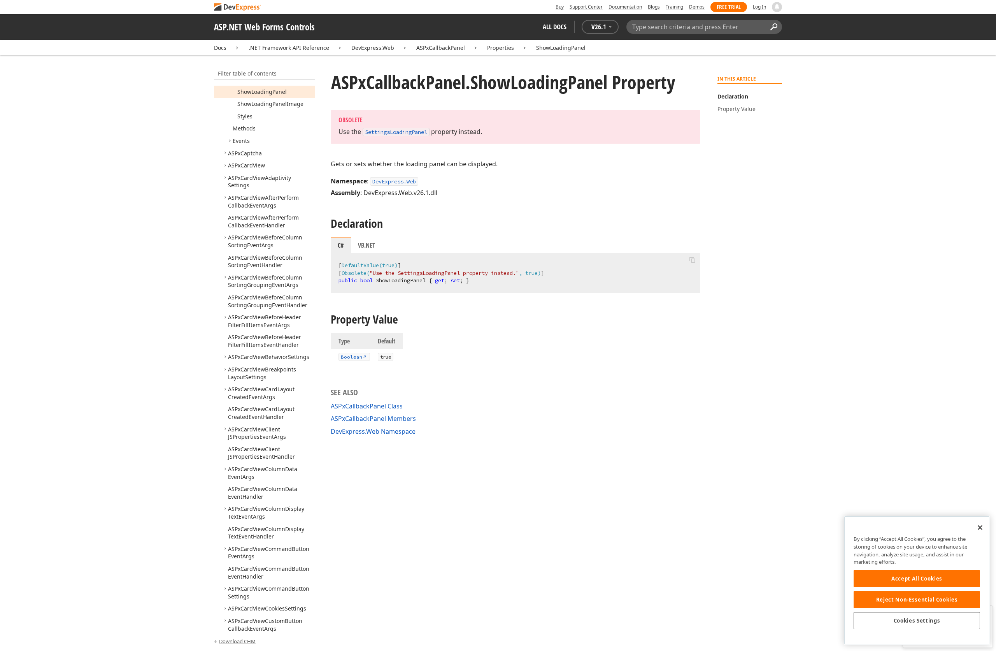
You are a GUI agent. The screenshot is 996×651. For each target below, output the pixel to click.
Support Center (586, 7)
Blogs (654, 7)
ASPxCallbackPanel (440, 47)
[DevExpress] (237, 7)
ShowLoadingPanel (561, 47)
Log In (759, 7)
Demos (697, 7)
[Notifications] (777, 7)
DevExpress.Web (372, 47)
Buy (560, 7)
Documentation (625, 7)
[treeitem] (262, 91)
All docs (554, 26)
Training (674, 7)
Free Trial (729, 7)
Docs (220, 47)
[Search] (773, 27)
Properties (500, 47)
